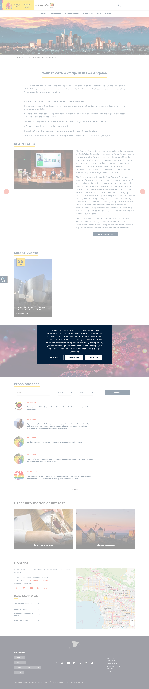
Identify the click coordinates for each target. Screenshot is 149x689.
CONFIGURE (54, 357)
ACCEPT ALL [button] (93, 357)
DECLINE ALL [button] (74, 357)
